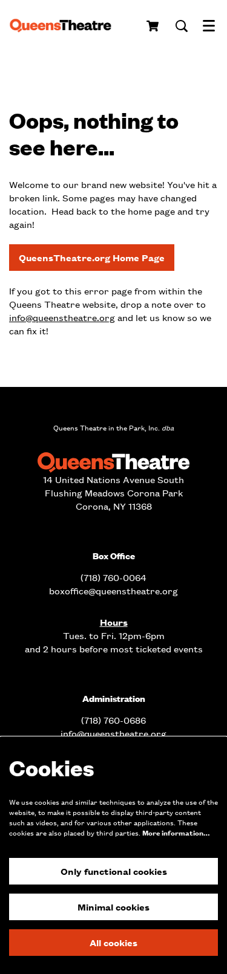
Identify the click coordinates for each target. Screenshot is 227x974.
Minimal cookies (113, 906)
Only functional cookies (114, 871)
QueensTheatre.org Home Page (92, 257)
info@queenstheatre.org (62, 317)
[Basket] (153, 26)
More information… (175, 833)
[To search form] (182, 26)
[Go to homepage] (64, 26)
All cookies (113, 942)
